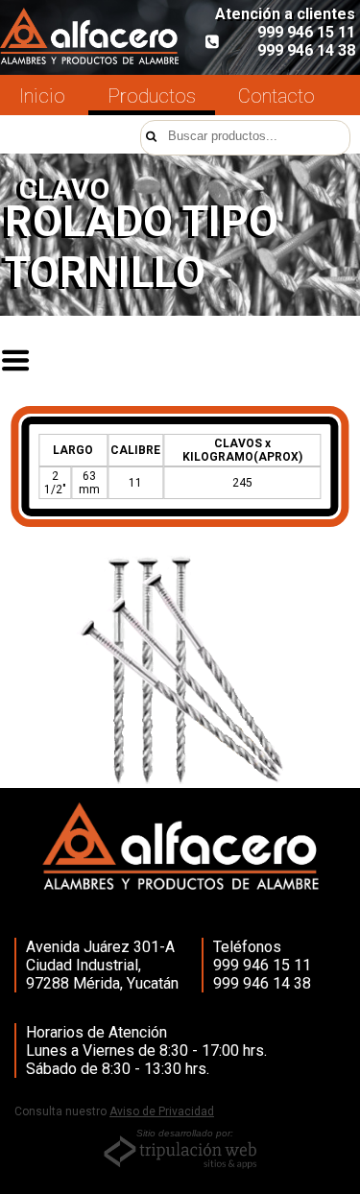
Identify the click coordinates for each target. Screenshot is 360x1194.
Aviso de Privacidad (161, 1111)
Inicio (42, 95)
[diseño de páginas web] (180, 1167)
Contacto (276, 95)
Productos (152, 95)
